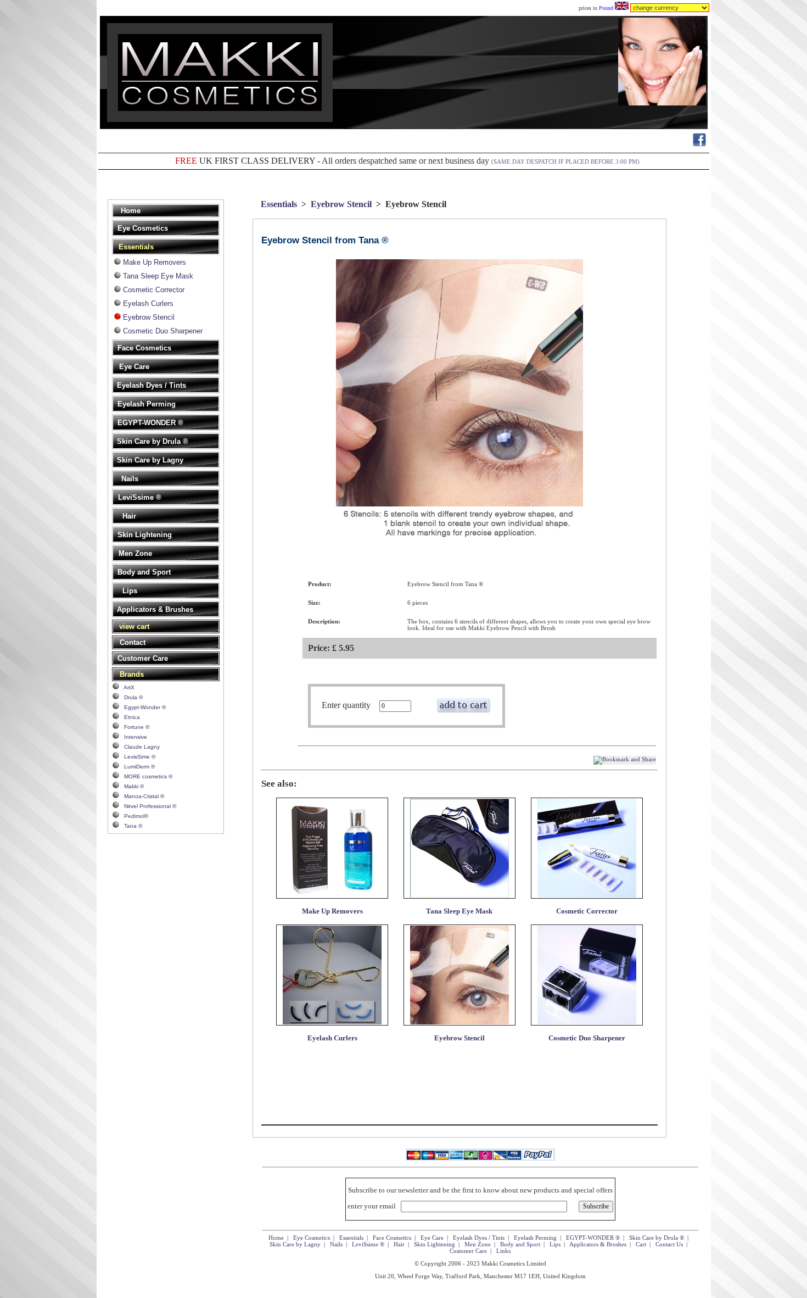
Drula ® (131, 697)
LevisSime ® (137, 757)
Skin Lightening (434, 1244)
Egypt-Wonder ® (142, 707)
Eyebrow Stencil (149, 317)
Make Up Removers (154, 262)
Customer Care (468, 1250)
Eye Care (432, 1237)
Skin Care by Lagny (295, 1244)
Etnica (129, 717)
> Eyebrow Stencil (335, 204)
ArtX (126, 687)
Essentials (279, 204)
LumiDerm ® (137, 767)
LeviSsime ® (368, 1244)
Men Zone (477, 1244)
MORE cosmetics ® (145, 776)
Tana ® (130, 826)
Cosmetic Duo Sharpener (163, 331)
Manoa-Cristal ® (141, 796)
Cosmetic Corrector (153, 290)
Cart (641, 1244)
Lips (555, 1244)
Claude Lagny (139, 747)
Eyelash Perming (535, 1237)
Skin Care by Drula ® (656, 1237)
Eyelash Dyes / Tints (479, 1237)
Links (503, 1250)
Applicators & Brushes (597, 1244)
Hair (399, 1244)
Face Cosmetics (392, 1237)
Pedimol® (133, 816)
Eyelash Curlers (148, 303)
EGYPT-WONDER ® (593, 1237)
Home (276, 1237)
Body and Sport (520, 1244)
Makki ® (131, 786)
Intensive (133, 737)
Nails (336, 1244)
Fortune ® (134, 727)
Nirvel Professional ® (147, 806)
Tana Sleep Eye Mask (158, 276)
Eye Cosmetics (311, 1237)
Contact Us (669, 1244)
